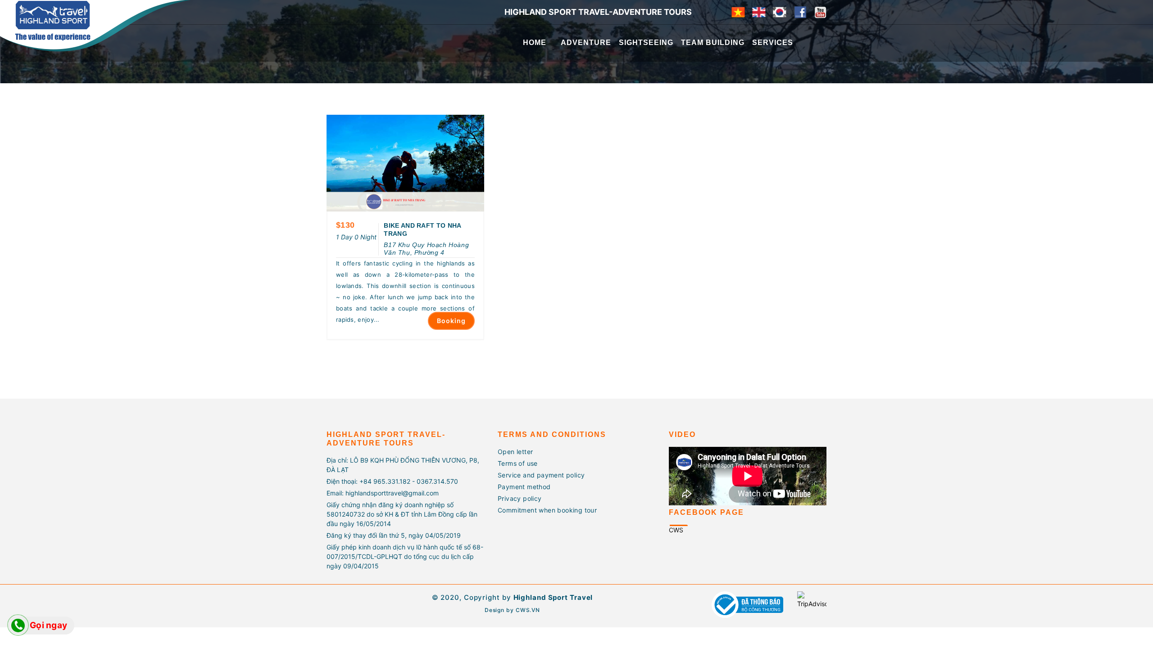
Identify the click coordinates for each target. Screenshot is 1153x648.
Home (534, 42)
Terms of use (518, 463)
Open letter (515, 451)
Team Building (712, 42)
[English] (759, 11)
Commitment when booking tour (547, 510)
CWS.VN (528, 610)
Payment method (524, 486)
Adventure (586, 42)
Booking (451, 320)
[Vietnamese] (738, 11)
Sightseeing (646, 42)
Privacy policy (520, 498)
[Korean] (779, 11)
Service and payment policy (541, 475)
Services (772, 42)
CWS (676, 530)
